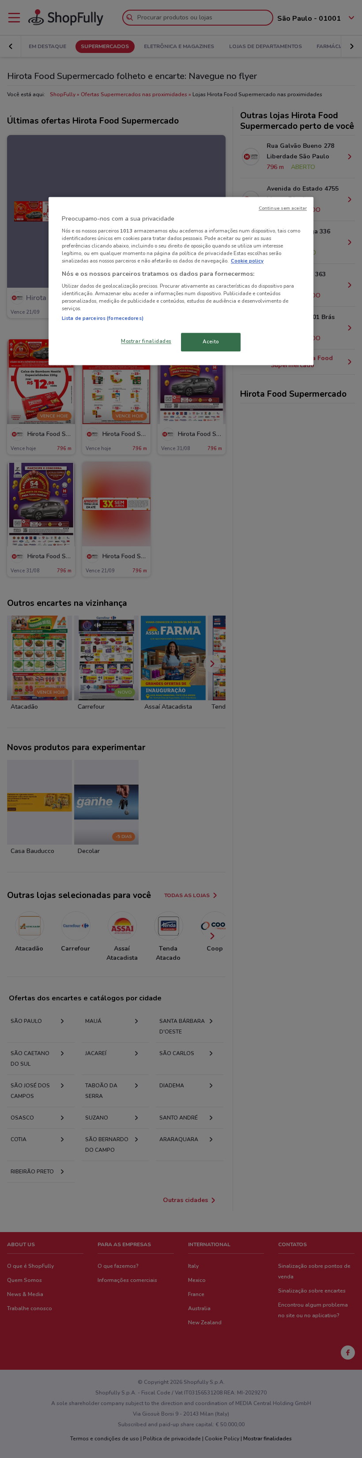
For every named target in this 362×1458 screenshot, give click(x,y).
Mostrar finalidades (146, 341)
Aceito (211, 342)
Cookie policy (247, 261)
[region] (181, 281)
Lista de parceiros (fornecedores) (102, 318)
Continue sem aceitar (283, 208)
